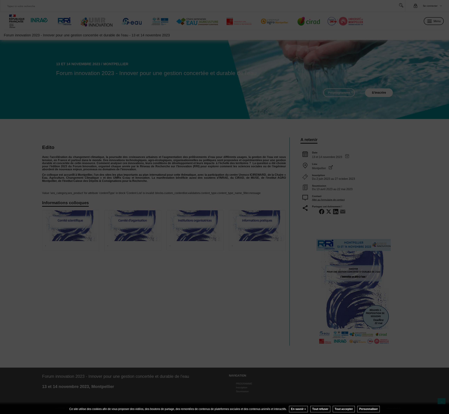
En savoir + (298, 408)
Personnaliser (368, 408)
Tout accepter (344, 408)
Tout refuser (320, 408)
